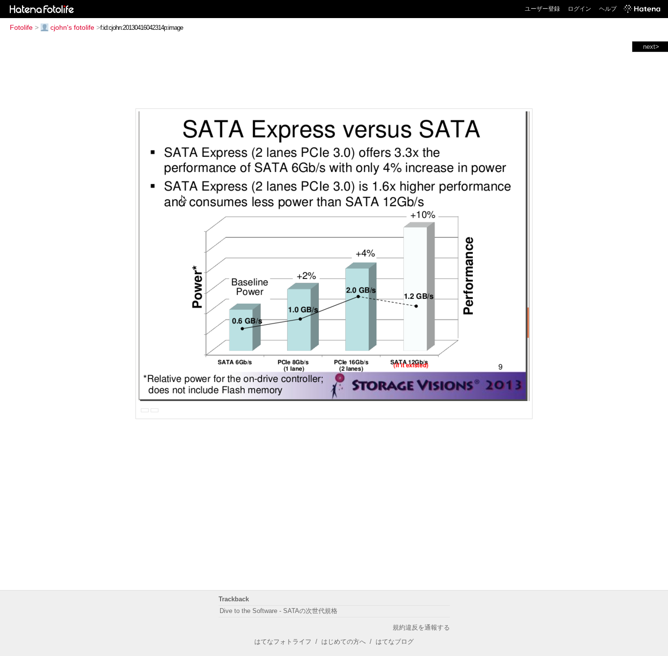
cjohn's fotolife (72, 27)
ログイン (579, 8)
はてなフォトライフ (283, 641)
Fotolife (21, 27)
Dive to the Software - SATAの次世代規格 (278, 610)
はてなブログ (395, 641)
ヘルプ (608, 8)
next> (651, 46)
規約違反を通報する (421, 627)
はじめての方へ (343, 641)
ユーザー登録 (542, 8)
